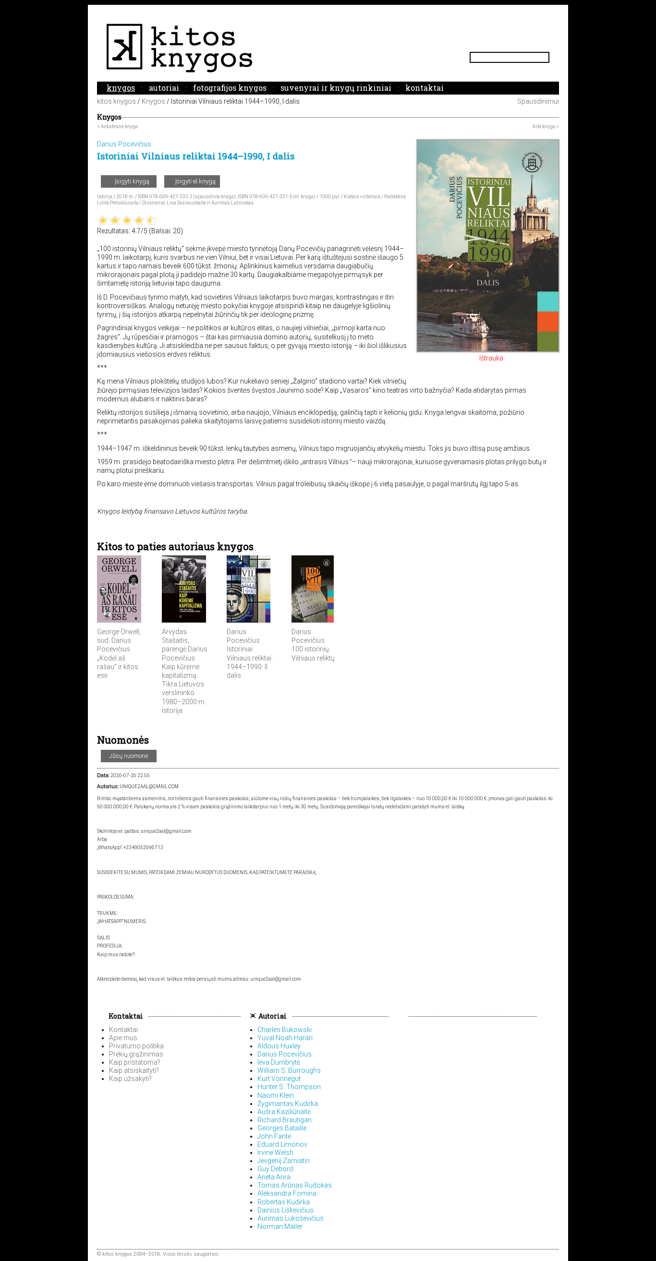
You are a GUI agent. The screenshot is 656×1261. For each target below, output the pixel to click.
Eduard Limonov (282, 1144)
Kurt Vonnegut (279, 1078)
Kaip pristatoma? (134, 1062)
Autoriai (164, 88)
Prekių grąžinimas (136, 1054)
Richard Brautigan (284, 1120)
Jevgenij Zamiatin (283, 1161)
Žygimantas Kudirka (287, 1103)
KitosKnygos (328, 48)
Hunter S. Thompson (289, 1087)
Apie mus (123, 1038)
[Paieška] (545, 57)
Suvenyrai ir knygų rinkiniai (335, 88)
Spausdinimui (537, 101)
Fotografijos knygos (230, 88)
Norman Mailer (280, 1226)
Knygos (121, 88)
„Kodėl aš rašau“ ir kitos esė (117, 666)
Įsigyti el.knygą (195, 181)
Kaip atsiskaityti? (134, 1070)
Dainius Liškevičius (285, 1210)
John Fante (274, 1136)
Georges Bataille (281, 1128)
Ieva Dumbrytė (278, 1062)
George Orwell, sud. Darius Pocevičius (119, 640)
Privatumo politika (136, 1046)
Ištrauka (490, 358)
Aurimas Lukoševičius (290, 1218)
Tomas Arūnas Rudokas (294, 1185)
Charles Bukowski (284, 1029)
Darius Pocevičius (284, 1054)
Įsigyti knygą (131, 181)
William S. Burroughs (289, 1070)
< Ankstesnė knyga (117, 126)
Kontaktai (424, 88)
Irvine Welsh (275, 1152)
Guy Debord (275, 1169)
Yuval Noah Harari (285, 1038)
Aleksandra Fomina (286, 1193)
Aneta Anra (274, 1177)
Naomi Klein (275, 1095)
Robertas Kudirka (283, 1202)
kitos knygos (116, 101)
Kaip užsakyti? (130, 1078)
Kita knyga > (546, 126)
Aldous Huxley (279, 1046)
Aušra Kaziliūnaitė (284, 1112)
